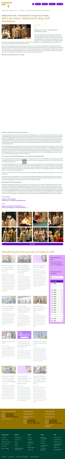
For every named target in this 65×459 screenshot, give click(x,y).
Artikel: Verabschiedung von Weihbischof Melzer (14, 207)
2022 (55, 296)
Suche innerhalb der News (55, 272)
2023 (55, 294)
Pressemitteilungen (55, 258)
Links (55, 434)
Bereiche (17, 434)
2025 (55, 290)
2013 (55, 320)
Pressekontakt (28, 411)
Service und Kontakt (8, 411)
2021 (55, 298)
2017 (55, 307)
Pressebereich (59, 264)
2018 (55, 305)
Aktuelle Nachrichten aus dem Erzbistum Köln (28, 252)
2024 (55, 292)
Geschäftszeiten (28, 414)
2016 (55, 310)
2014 (55, 318)
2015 (55, 312)
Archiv (55, 281)
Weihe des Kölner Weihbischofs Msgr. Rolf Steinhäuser (38, 10)
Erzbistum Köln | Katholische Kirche (9, 10)
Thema (42, 434)
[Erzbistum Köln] (7, 5)
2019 (55, 303)
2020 (55, 301)
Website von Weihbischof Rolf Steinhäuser (12, 206)
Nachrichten (22, 10)
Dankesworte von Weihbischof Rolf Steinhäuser (14, 200)
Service (29, 434)
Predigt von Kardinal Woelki (9, 199)
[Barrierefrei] (33, 4)
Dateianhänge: (6, 196)
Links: (3, 204)
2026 (55, 283)
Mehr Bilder (32, 244)
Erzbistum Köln (5, 434)
